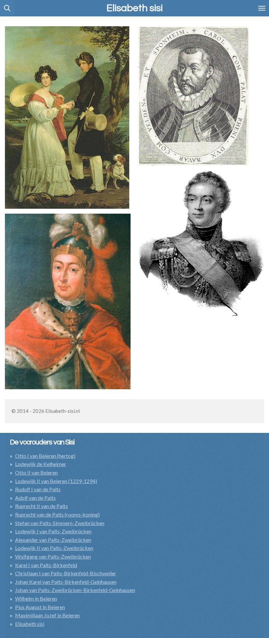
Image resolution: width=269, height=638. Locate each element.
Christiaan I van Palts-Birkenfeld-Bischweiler (65, 573)
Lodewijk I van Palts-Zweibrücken (53, 531)
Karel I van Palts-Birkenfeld (46, 565)
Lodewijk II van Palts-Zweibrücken (54, 548)
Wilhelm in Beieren (36, 598)
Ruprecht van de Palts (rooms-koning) (57, 514)
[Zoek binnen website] (7, 8)
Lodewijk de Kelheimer (40, 464)
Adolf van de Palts (35, 498)
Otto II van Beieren (36, 472)
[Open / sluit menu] (262, 8)
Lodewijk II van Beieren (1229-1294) (56, 481)
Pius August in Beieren (40, 607)
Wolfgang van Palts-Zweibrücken (53, 556)
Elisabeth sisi (29, 624)
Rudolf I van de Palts (38, 489)
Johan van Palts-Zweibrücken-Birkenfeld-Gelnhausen (75, 590)
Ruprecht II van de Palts (41, 506)
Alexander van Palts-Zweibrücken (53, 540)
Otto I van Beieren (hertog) (45, 456)
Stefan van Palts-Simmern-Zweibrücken (59, 523)
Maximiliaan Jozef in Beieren (47, 615)
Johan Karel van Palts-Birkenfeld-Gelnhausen (65, 582)
